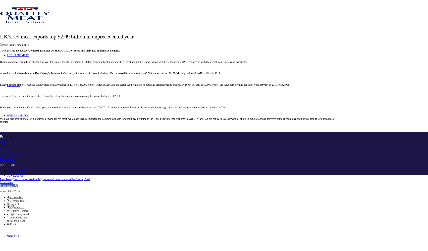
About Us (5, 142)
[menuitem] (217, 176)
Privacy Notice (8, 159)
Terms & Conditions (10, 153)
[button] (9, 186)
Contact (4, 147)
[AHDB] (25, 22)
